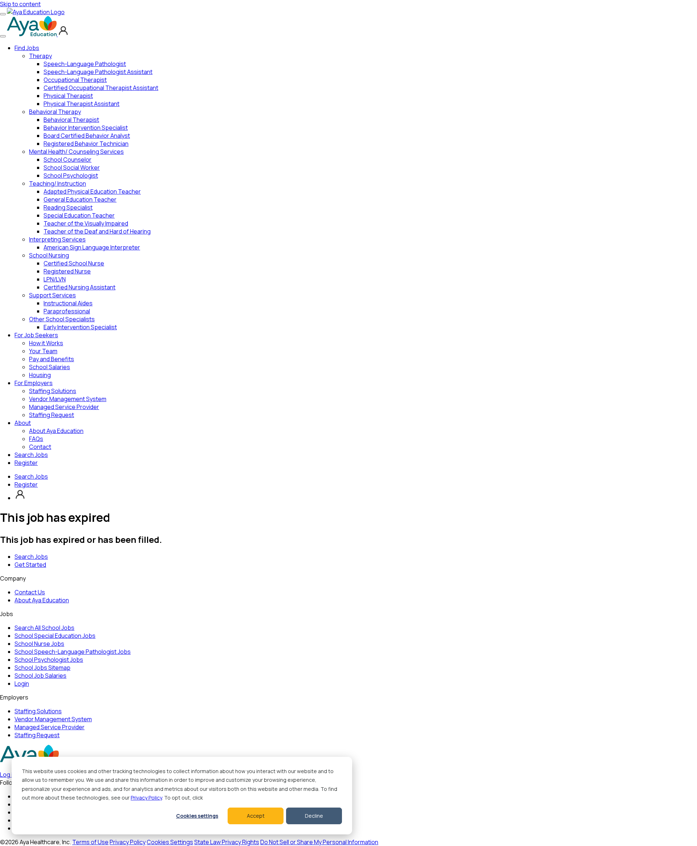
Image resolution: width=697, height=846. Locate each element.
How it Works (46, 343)
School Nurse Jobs (39, 644)
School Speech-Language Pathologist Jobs (73, 652)
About (23, 423)
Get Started (30, 565)
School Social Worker (72, 168)
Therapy (40, 56)
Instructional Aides (68, 303)
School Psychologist (71, 175)
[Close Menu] (3, 36)
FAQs (36, 439)
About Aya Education (56, 431)
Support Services (52, 295)
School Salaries (49, 367)
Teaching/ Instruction (57, 183)
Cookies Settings (170, 842)
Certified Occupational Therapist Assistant (101, 88)
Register (26, 463)
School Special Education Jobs (55, 636)
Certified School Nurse (74, 263)
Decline (314, 815)
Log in (8, 775)
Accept (256, 815)
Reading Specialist (68, 207)
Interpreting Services (57, 239)
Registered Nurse (67, 271)
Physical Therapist (68, 96)
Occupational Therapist (75, 80)
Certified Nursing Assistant (79, 287)
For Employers (34, 383)
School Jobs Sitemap (42, 668)
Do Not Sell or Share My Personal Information (319, 842)
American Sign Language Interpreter (92, 247)
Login (22, 684)
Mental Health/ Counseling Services (76, 152)
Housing (40, 375)
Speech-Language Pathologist (85, 64)
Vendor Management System (67, 399)
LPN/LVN (55, 279)
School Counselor (67, 160)
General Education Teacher (80, 199)
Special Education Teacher (79, 215)
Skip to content (20, 4)
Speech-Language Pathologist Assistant (98, 72)
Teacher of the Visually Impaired (86, 223)
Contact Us (30, 592)
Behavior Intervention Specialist (86, 128)
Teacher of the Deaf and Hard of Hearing (97, 231)
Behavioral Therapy (55, 112)
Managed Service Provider (64, 407)
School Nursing (49, 255)
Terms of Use (90, 842)
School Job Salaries (40, 676)
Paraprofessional (67, 311)
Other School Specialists (62, 319)
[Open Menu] (3, 14)
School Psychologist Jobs (49, 660)
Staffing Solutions (52, 391)
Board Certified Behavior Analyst (87, 136)
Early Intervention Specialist (80, 327)
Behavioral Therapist (71, 120)
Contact (40, 447)
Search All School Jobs (44, 628)
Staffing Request (51, 415)
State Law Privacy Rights (226, 842)
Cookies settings (197, 815)
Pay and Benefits (51, 359)
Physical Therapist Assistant (81, 104)
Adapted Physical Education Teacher (92, 191)
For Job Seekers (36, 335)
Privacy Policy (146, 797)
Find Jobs (27, 48)
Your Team (43, 351)
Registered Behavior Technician (86, 144)
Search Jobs (31, 455)
